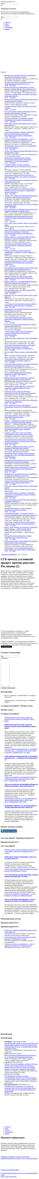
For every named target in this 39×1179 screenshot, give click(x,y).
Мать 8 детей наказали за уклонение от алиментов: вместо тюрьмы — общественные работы (21, 528)
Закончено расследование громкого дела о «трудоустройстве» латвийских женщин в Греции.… (18, 245)
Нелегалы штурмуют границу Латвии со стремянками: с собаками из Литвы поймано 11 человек (20, 252)
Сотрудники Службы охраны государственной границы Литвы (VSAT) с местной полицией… (20, 523)
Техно (6, 24)
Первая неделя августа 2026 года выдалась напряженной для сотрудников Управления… (19, 277)
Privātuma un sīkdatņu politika (10, 1170)
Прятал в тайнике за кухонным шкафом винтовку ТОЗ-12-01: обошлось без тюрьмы (21, 282)
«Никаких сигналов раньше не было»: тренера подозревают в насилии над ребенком (20, 461)
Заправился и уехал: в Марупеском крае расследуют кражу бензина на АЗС (21, 310)
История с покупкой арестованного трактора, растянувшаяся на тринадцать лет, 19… (19, 83)
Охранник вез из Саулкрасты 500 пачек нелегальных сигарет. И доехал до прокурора (20, 392)
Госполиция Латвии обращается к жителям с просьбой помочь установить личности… (19, 359)
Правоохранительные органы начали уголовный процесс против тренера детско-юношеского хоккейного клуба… (20, 468)
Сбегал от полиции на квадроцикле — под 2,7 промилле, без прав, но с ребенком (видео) (20, 139)
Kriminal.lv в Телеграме (10, 831)
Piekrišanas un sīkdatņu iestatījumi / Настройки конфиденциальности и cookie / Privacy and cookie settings (19, 1157)
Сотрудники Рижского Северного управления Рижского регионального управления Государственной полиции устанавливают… (19, 133)
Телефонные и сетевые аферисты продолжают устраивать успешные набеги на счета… (19, 387)
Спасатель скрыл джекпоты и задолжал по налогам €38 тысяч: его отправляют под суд (21, 365)
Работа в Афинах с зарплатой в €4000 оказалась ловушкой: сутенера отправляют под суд (20, 237)
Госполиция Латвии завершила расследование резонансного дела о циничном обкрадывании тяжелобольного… (20, 455)
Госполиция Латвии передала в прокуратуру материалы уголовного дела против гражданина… (21, 176)
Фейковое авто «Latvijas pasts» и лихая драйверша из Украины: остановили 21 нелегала (21, 474)
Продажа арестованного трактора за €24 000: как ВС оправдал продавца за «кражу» (20, 76)
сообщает (4, 576)
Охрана (7, 26)
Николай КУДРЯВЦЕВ (9, 554)
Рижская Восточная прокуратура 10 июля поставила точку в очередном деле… (18, 536)
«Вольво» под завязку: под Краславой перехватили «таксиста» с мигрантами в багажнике (21, 196)
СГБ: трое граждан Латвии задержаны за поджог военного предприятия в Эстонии (20, 112)
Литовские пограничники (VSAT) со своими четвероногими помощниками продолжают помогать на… (19, 262)
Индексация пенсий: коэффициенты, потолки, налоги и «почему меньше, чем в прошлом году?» (21, 88)
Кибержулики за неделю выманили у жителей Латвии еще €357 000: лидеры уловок (19, 378)
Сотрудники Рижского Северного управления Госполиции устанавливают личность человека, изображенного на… (20, 494)
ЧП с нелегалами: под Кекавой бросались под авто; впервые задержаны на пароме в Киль (21, 210)
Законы (7, 29)
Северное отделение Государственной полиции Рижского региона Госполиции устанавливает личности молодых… (20, 190)
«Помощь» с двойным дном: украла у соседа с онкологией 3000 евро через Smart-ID (19, 447)
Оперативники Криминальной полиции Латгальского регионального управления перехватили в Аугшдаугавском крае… (18, 159)
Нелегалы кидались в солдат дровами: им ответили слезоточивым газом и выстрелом (21, 541)
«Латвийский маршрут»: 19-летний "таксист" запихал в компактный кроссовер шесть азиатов (21, 514)
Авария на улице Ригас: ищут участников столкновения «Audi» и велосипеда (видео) (19, 433)
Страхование (9, 27)
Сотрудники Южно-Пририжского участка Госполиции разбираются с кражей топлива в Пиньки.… (19, 319)
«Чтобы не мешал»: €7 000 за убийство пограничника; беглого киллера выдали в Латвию (21, 166)
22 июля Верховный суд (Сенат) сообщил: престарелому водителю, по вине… (18, 509)
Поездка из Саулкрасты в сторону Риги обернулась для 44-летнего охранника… (21, 401)
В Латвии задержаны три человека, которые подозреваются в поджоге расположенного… (19, 119)
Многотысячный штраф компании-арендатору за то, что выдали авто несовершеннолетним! (20, 1056)
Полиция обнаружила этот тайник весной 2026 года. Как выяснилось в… (20, 291)
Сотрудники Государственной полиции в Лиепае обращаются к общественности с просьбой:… (20, 304)
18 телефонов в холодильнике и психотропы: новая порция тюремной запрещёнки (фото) (21, 268)
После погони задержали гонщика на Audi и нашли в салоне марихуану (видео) (21, 100)
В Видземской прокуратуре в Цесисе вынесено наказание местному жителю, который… (20, 428)
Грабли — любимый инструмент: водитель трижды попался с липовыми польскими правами (21, 421)
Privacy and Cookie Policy (9, 1176)
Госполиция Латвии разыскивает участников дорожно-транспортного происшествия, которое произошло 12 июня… (20, 441)
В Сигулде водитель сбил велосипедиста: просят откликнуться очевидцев (20, 325)
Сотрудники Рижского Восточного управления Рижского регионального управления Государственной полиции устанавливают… (20, 346)
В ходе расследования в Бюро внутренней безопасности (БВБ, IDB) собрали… (18, 373)
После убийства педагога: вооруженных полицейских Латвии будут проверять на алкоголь (21, 406)
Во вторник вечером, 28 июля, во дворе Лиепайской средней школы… (17, 416)
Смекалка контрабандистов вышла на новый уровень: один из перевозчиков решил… (19, 481)
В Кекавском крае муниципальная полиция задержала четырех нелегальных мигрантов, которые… (19, 217)
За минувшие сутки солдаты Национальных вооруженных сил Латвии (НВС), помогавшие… (20, 548)
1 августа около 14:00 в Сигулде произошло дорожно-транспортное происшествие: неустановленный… (19, 333)
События (7, 22)
